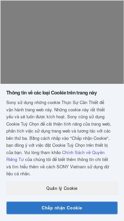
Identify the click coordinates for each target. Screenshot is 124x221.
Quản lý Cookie (61, 188)
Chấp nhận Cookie (62, 208)
